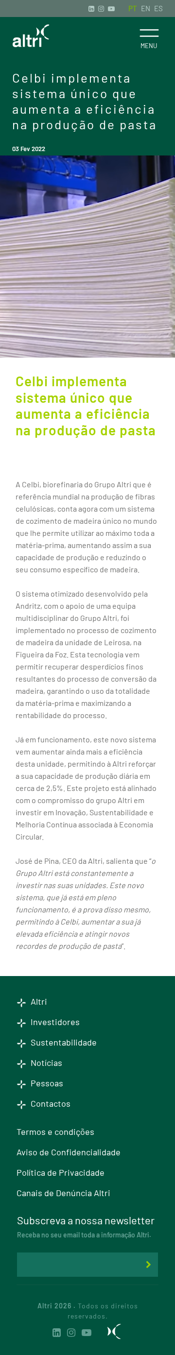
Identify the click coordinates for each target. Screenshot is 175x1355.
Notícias (45, 1062)
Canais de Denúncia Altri (63, 1192)
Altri (38, 1001)
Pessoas (46, 1083)
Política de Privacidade (61, 1172)
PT (132, 8)
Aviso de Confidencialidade (69, 1152)
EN (145, 8)
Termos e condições (55, 1131)
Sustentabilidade (63, 1042)
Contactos (49, 1103)
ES (158, 8)
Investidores (54, 1021)
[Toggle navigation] (149, 33)
